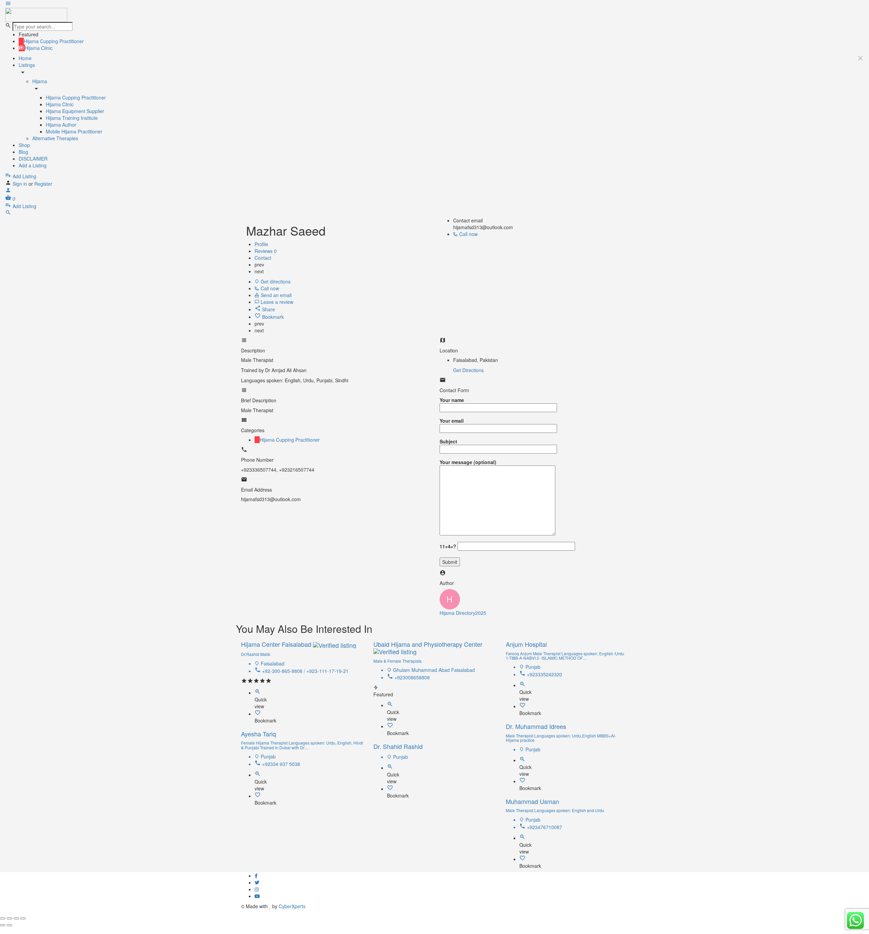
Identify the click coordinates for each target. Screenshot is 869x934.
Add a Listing (33, 165)
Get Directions (468, 370)
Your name (452, 400)
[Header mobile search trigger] (8, 213)
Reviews (266, 251)
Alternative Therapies (55, 138)
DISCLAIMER (33, 158)
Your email (452, 420)
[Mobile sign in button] (8, 191)
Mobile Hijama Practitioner (74, 131)
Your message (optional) (468, 462)
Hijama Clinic (60, 104)
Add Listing (23, 176)
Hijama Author (61, 124)
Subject (448, 441)
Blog (23, 151)
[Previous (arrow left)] (2, 925)
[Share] (9, 918)
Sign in (21, 183)
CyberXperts (292, 906)
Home (25, 58)
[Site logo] (36, 14)
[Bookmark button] (258, 713)
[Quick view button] (258, 692)
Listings (27, 64)
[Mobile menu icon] (434, 4)
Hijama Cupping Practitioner (76, 97)
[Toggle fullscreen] (16, 918)
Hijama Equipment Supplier (75, 111)
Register (43, 183)
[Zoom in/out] (23, 918)
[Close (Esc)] (2, 918)
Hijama (39, 81)
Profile (261, 244)
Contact (263, 257)
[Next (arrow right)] (9, 925)
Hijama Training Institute (72, 117)
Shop (24, 145)
